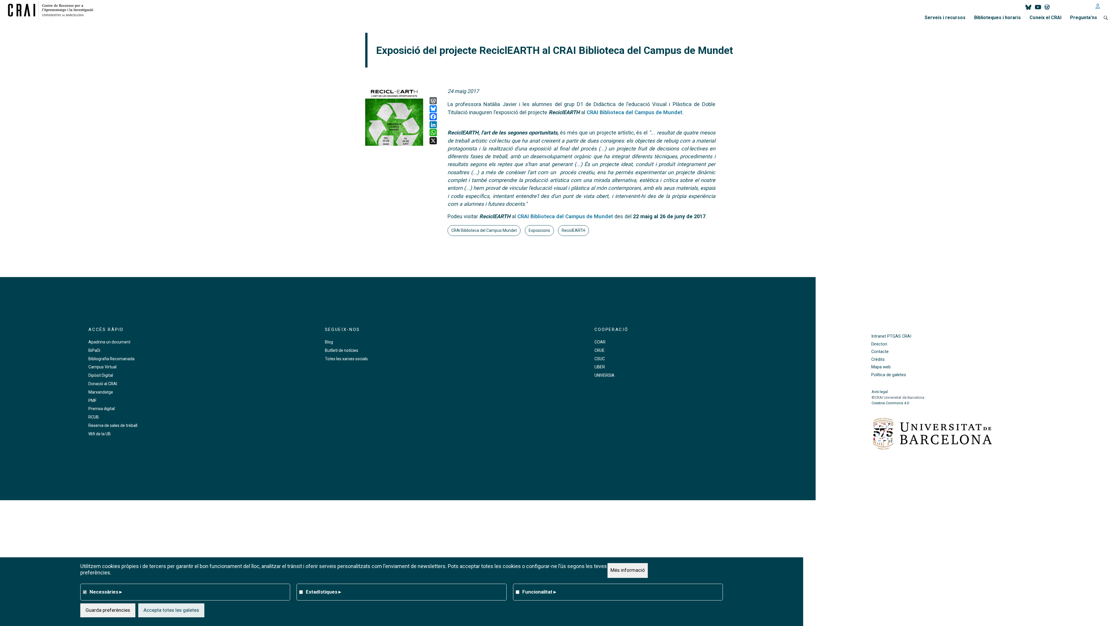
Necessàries (106, 592)
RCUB (93, 417)
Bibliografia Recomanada (111, 358)
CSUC (599, 358)
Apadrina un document (109, 342)
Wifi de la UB (99, 434)
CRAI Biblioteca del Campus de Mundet (634, 112)
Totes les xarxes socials (346, 358)
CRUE (599, 350)
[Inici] (53, 10)
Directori (879, 344)
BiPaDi (94, 350)
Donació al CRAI (102, 383)
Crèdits (878, 359)
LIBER (599, 367)
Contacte (880, 351)
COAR (599, 342)
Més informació (627, 570)
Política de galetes (888, 374)
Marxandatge (100, 392)
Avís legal (880, 392)
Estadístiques (323, 592)
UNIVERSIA (604, 375)
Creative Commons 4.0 (890, 403)
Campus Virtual (102, 367)
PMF (92, 400)
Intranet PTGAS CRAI (891, 336)
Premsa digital (101, 408)
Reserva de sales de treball (112, 425)
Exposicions (539, 230)
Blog (329, 342)
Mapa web (881, 367)
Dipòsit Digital (100, 375)
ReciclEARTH (573, 230)
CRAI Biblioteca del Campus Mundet (484, 230)
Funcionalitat (539, 592)
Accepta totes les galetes (171, 610)
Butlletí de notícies (341, 350)
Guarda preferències (108, 610)
